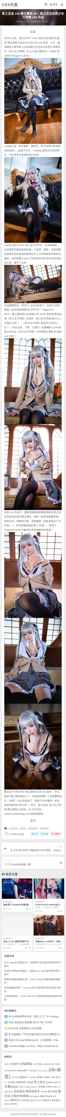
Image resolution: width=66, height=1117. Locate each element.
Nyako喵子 (22, 1070)
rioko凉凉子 (33, 1070)
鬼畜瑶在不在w (36, 1100)
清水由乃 (34, 1087)
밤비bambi (12, 1103)
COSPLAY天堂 (17, 834)
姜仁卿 (55, 1077)
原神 (39, 1077)
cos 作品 (43, 42)
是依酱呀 (49, 1082)
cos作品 (45, 1064)
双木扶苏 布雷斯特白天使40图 (25, 1028)
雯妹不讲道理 (46, 1096)
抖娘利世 (21, 1082)
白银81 (55, 1086)
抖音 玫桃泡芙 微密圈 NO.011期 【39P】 (31, 1022)
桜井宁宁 (57, 1082)
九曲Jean (23, 1077)
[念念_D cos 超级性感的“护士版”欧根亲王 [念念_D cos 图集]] (17, 925)
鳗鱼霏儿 (47, 1100)
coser (35, 38)
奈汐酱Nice (47, 1077)
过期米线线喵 (20, 1096)
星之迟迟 (44, 38)
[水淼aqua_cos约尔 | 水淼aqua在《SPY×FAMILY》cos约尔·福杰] (49, 925)
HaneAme (12, 1070)
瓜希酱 (41, 1086)
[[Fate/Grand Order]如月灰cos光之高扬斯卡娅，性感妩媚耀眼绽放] (49, 888)
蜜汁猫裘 (52, 1091)
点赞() (57, 834)
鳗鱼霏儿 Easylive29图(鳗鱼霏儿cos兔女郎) (17, 906)
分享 (36, 834)
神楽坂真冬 (32, 1091)
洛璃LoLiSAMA (24, 1087)
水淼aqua (11, 1086)
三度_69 (14, 1077)
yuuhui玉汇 (43, 1070)
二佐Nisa (32, 1077)
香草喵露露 (26, 1100)
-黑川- (6, 1064)
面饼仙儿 (16, 1100)
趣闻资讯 (37, 21)
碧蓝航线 (19, 1091)
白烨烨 (48, 1086)
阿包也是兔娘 (34, 1096)
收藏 (46, 834)
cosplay (25, 1063)
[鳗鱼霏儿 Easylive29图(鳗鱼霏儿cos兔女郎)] (17, 888)
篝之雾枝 (12, 42)
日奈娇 (29, 1082)
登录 (55, 4)
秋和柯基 (44, 1091)
